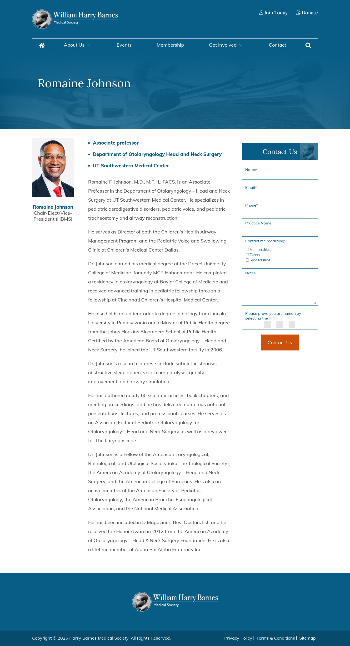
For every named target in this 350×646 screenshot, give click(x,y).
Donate (309, 12)
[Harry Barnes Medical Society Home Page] (75, 19)
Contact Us (280, 343)
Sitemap (307, 638)
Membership (170, 45)
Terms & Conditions (275, 638)
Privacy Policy (238, 638)
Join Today (275, 12)
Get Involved (223, 45)
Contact (277, 45)
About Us (74, 45)
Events (124, 45)
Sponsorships (260, 260)
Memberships (260, 250)
